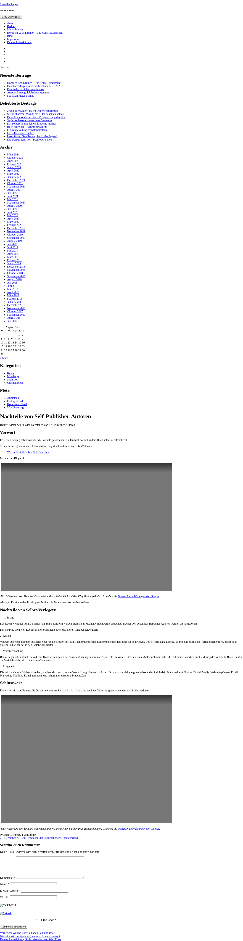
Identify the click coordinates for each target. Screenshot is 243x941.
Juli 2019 (12, 244)
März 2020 (13, 221)
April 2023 (13, 160)
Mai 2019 (12, 250)
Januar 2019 (14, 263)
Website (4, 897)
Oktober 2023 (15, 157)
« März (4, 358)
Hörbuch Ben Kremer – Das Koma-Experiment (33, 82)
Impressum (13, 39)
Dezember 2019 (16, 228)
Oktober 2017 (15, 311)
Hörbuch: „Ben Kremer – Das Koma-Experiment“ (35, 32)
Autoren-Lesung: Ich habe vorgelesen (28, 92)
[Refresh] (6, 913)
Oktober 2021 (15, 183)
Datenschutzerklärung (19, 42)
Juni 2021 (12, 196)
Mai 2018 (12, 288)
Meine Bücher (15, 29)
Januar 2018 (14, 301)
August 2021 (14, 189)
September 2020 (16, 202)
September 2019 (16, 237)
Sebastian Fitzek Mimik (20, 95)
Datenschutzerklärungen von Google (138, 596)
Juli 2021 (12, 192)
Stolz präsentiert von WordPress (43, 939)
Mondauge (13, 376)
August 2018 (14, 279)
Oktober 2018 (15, 272)
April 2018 (13, 292)
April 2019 (13, 253)
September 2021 (16, 186)
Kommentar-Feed (17, 404)
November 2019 (16, 231)
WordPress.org (15, 407)
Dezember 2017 (16, 304)
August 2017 (14, 317)
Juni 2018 (12, 285)
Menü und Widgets (11, 16)
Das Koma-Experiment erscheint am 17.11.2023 (34, 86)
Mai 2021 (12, 199)
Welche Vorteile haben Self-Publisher (28, 452)
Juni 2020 (12, 212)
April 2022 (13, 170)
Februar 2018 (14, 298)
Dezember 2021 (16, 180)
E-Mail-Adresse (10, 890)
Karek (10, 373)
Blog (10, 35)
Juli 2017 (12, 321)
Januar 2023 (14, 167)
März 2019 (13, 256)
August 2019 (14, 240)
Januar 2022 (14, 176)
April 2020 (13, 218)
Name (4, 884)
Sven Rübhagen (9, 4)
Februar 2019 (14, 260)
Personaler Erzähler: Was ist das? (25, 89)
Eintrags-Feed (15, 401)
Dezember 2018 (16, 266)
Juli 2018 (12, 282)
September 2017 (16, 314)
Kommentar (7, 877)
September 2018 (16, 276)
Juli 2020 (12, 208)
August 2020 (14, 205)
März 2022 (13, 173)
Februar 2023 (14, 164)
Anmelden (13, 397)
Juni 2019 (12, 247)
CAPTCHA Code (44, 919)
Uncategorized (15, 382)
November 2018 (16, 269)
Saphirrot (12, 379)
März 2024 (13, 154)
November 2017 (16, 308)
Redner (11, 26)
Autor (10, 23)
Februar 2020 (14, 224)
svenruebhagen (52, 837)
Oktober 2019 (15, 234)
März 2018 (13, 295)
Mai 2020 (12, 215)
